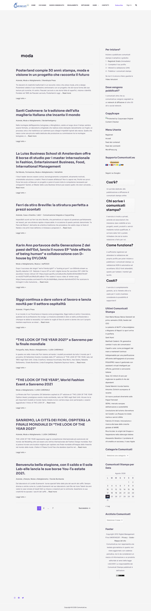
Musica (37, 264)
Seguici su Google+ (113, 173)
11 (112, 489)
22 (129, 493)
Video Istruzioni (111, 79)
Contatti (105, 5)
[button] (98, 5)
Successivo (84, 508)
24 (108, 496)
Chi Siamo (42, 5)
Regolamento (72, 5)
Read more (67, 93)
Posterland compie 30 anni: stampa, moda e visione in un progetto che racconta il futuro (52, 72)
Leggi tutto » (21, 98)
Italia (27, 350)
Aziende (19, 80)
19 (116, 493)
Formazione (29, 172)
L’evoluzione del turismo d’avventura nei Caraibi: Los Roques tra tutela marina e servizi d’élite (119, 414)
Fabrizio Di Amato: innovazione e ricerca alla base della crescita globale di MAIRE (118, 424)
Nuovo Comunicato (56, 5)
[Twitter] (23, 598)
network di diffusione (116, 102)
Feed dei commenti (112, 146)
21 (124, 493)
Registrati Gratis (114, 61)
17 (107, 493)
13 (120, 489)
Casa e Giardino (29, 215)
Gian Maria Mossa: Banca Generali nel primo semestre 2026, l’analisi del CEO (120, 320)
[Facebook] (19, 598)
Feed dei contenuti (112, 142)
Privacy (124, 537)
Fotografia (20, 350)
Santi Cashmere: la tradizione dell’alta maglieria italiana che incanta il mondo (48, 113)
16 (133, 489)
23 (133, 493)
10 (107, 489)
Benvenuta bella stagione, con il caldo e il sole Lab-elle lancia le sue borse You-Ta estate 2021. (54, 469)
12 (116, 489)
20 (120, 493)
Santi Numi (109, 337)
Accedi (108, 138)
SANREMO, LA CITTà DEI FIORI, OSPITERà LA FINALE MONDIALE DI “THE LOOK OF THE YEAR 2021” (53, 424)
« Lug (107, 506)
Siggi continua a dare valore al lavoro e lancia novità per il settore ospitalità (53, 301)
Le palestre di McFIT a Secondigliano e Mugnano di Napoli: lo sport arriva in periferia (119, 330)
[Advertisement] (75, 25)
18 (112, 493)
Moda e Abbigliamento (32, 80)
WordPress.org (111, 150)
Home (33, 5)
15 (129, 489)
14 (124, 489)
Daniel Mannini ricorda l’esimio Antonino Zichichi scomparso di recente (117, 389)
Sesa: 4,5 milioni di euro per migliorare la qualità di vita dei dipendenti (117, 379)
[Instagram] (15, 598)
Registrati (109, 135)
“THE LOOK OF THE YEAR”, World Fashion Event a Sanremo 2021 (50, 382)
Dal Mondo (20, 172)
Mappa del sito (120, 541)
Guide (95, 5)
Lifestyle (26, 479)
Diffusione (85, 5)
